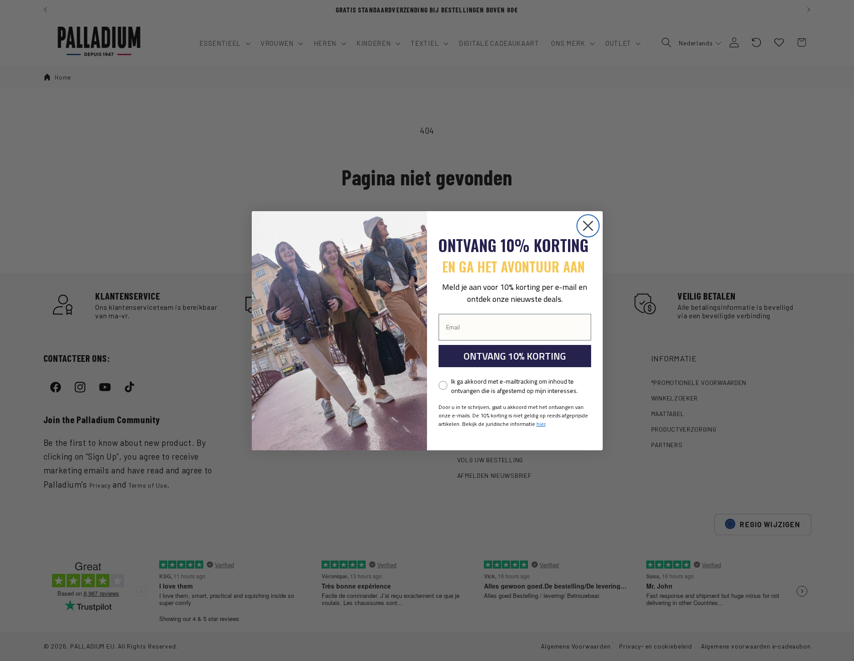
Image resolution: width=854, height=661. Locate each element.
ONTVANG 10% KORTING (514, 356)
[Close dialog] (588, 226)
